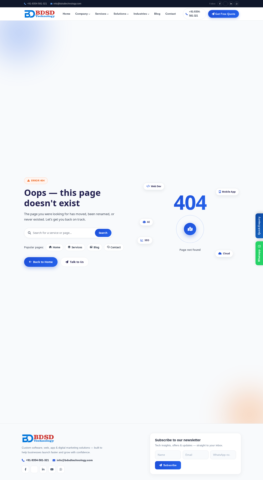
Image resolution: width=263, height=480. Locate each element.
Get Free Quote (224, 13)
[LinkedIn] (231, 3)
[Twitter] (225, 3)
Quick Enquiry (259, 226)
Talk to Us (77, 262)
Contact (170, 13)
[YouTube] (52, 469)
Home (66, 13)
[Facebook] (220, 3)
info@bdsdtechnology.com (67, 4)
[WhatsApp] (236, 3)
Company (81, 13)
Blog (157, 13)
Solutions (120, 13)
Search (103, 233)
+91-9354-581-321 (37, 4)
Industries (140, 13)
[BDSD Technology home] (40, 14)
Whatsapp (259, 255)
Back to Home (43, 262)
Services (100, 13)
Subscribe (170, 465)
